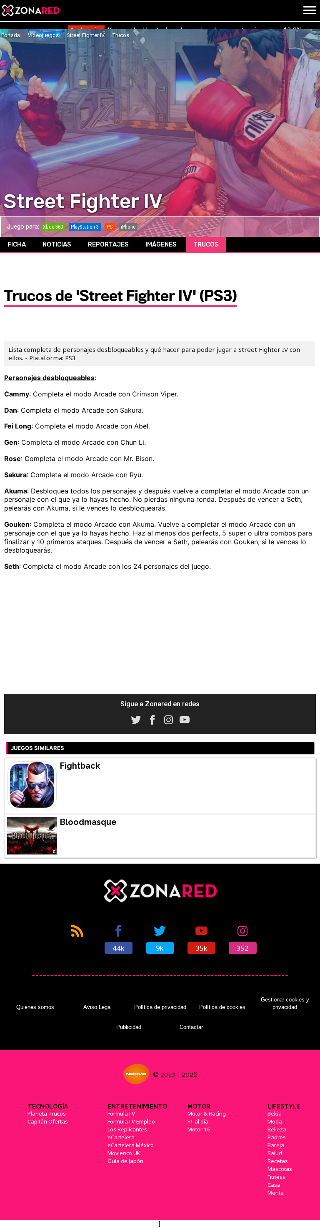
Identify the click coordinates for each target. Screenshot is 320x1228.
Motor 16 (199, 1129)
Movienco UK (124, 1153)
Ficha (17, 244)
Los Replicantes (127, 1129)
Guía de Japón (125, 1161)
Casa (274, 1184)
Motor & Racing (207, 1113)
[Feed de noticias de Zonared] (77, 938)
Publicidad (128, 1027)
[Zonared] (30, 10)
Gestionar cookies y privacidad (285, 1003)
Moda (275, 1121)
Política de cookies (222, 1007)
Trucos (206, 244)
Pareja (276, 1145)
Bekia (275, 1113)
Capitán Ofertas (48, 1121)
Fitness (276, 1177)
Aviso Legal (97, 1007)
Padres (277, 1137)
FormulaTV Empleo (131, 1121)
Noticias (56, 244)
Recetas (278, 1161)
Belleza (277, 1129)
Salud (275, 1153)
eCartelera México (131, 1145)
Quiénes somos (35, 1007)
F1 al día (198, 1121)
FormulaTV (121, 1113)
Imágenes (161, 244)
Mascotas (280, 1169)
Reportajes (108, 244)
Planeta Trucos (47, 1113)
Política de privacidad (160, 1007)
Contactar (191, 1027)
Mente (276, 1192)
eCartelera (121, 1137)
